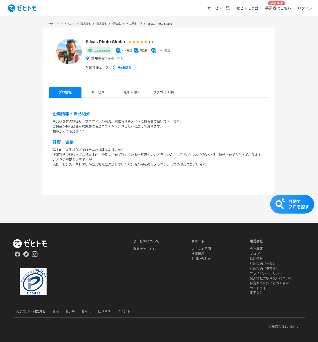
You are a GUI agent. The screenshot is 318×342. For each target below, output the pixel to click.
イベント (123, 311)
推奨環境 (197, 254)
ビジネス (104, 311)
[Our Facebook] (17, 256)
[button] (159, 209)
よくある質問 (201, 249)
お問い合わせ (201, 258)
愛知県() (124, 67)
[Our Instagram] (34, 256)
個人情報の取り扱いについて (271, 278)
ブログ (255, 254)
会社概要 (256, 249)
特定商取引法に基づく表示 (269, 283)
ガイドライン (259, 288)
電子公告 (256, 293)
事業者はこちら (144, 249)
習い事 (70, 311)
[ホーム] (33, 243)
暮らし (86, 311)
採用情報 (256, 258)
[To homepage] (22, 8)
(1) (151, 42)
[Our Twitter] (26, 256)
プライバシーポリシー (266, 273)
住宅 (55, 311)
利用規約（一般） (263, 263)
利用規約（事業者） (264, 268)
